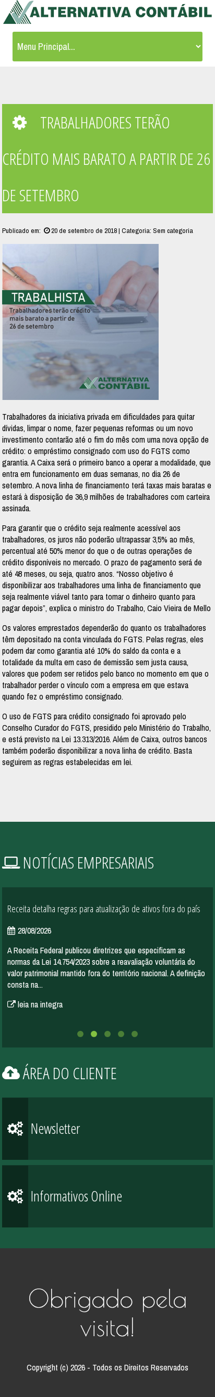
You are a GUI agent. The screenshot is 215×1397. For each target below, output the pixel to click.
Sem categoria (173, 230)
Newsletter (54, 1128)
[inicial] (107, 13)
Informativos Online (75, 1196)
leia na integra (39, 1004)
